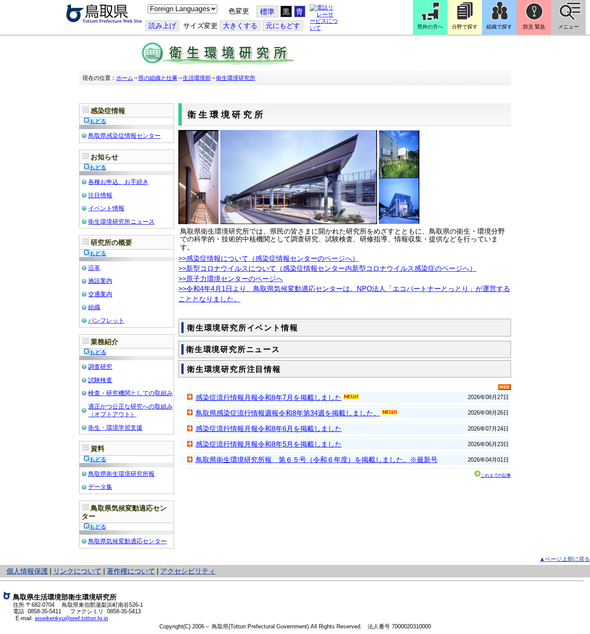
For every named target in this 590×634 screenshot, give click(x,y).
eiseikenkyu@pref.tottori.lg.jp (71, 618)
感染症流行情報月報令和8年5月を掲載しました (269, 444)
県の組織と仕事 (158, 78)
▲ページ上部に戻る (564, 559)
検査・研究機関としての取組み (130, 393)
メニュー (568, 27)
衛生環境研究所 (235, 78)
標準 (267, 12)
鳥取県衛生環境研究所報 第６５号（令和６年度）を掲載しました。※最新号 (317, 459)
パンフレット (106, 320)
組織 (94, 307)
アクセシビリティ (188, 571)
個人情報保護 (27, 571)
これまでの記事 (496, 475)
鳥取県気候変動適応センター (127, 541)
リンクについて (77, 571)
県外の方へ (430, 27)
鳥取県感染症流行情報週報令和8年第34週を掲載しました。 (288, 413)
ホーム (124, 78)
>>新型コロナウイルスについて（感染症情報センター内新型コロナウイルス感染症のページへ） (327, 268)
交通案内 (100, 294)
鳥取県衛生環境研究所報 (121, 473)
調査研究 (100, 366)
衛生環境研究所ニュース (121, 221)
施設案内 (100, 280)
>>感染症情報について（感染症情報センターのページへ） (268, 258)
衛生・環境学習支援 (115, 427)
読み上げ (162, 25)
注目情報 (100, 195)
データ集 (100, 486)
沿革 (94, 267)
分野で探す (465, 27)
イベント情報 (106, 208)
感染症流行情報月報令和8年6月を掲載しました (269, 428)
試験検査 (100, 380)
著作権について (131, 571)
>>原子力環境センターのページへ (230, 278)
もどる (97, 121)
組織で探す (499, 27)
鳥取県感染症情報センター (124, 135)
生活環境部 (197, 78)
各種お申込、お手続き (118, 181)
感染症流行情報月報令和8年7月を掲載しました (269, 397)
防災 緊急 (534, 27)
